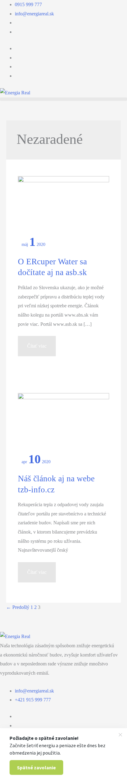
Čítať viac (38, 349)
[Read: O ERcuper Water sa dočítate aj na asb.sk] (63, 205)
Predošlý (17, 607)
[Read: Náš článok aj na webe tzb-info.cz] (63, 422)
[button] (63, 99)
